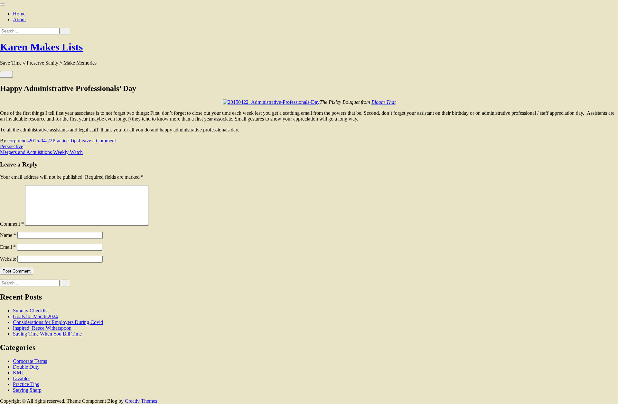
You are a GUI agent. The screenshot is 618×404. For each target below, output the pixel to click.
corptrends (18, 140)
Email (8, 247)
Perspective (11, 146)
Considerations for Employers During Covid (58, 322)
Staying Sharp (27, 390)
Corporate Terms (30, 361)
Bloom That (383, 102)
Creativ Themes (141, 401)
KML (18, 372)
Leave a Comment (97, 140)
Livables (21, 378)
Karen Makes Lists (41, 47)
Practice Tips (65, 140)
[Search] (65, 31)
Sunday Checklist (31, 310)
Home (19, 13)
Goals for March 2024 (35, 316)
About (19, 19)
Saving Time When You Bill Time (47, 334)
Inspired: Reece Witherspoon (42, 328)
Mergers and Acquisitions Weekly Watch (41, 152)
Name (8, 235)
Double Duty (26, 367)
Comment (12, 224)
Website (8, 259)
